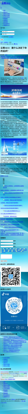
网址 (14, 246)
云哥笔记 (5, 20)
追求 (6, 54)
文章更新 (23, 374)
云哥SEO (13, 399)
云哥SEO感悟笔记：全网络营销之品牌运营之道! (12, 190)
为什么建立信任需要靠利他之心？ (9, 213)
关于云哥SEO (6, 23)
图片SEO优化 (5, 377)
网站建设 (5, 18)
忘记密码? (11, 36)
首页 (4, 10)
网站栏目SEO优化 (23, 371)
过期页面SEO (22, 376)
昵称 (14, 240)
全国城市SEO (6, 25)
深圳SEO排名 (6, 15)
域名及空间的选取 (5, 373)
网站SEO (17, 373)
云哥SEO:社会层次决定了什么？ (11, 348)
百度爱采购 (11, 377)
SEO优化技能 (16, 371)
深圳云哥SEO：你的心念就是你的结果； (10, 224)
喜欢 (3, 176)
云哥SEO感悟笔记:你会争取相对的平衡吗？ (11, 197)
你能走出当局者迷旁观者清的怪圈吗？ (10, 208)
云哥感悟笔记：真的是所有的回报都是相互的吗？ (15, 340)
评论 (16, 44)
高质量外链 (13, 374)
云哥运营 (5, 22)
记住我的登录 (5, 36)
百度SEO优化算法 (5, 371)
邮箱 (14, 243)
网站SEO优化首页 (7, 374)
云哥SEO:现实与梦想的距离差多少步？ (10, 230)
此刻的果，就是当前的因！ (7, 219)
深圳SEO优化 (6, 13)
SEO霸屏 (21, 373)
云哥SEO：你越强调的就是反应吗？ (12, 350)
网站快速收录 (10, 376)
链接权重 (11, 371)
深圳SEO (5, 12)
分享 (7, 176)
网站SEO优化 (12, 373)
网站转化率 (15, 376)
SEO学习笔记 (6, 17)
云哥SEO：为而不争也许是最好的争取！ (13, 343)
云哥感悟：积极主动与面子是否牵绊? (9, 202)
